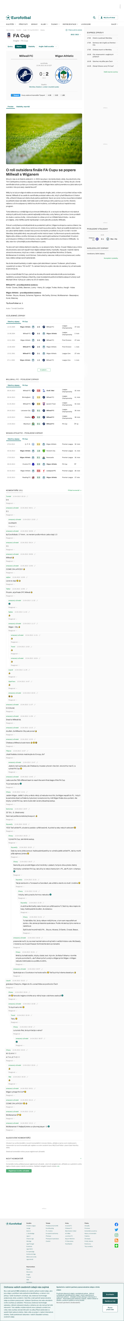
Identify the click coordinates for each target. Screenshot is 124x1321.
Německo (29, 1282)
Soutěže (10, 24)
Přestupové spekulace (52, 1238)
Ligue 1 (28, 1236)
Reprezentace (69, 24)
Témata (48, 1223)
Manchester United (70, 1231)
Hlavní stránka (10, 30)
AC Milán (67, 1233)
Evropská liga (30, 1251)
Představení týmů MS (52, 1225)
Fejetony (87, 1236)
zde (58, 1166)
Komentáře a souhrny (91, 1231)
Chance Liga (30, 1238)
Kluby (43, 24)
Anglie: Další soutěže (46, 46)
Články (87, 1223)
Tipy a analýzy (89, 1246)
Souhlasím (110, 1294)
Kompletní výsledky (111, 258)
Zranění (48, 1241)
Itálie (27, 1279)
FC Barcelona (69, 1241)
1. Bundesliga (30, 1233)
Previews (87, 1228)
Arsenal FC (68, 1225)
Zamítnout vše (110, 1301)
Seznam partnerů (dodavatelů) (68, 1302)
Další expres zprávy (111, 72)
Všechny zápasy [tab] (13, 321)
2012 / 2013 (75, 34)
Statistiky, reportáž (23, 106)
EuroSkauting (50, 1228)
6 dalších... (44, 370)
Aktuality (87, 1225)
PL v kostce (49, 1231)
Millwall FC (26, 56)
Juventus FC (69, 1236)
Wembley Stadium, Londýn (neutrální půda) (44, 87)
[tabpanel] (44, 348)
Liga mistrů (29, 1249)
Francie (28, 1277)
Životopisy (88, 1238)
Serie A (28, 1231)
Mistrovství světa (31, 1257)
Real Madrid (68, 1244)
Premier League (31, 1225)
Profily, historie (89, 1241)
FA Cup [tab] (25, 321)
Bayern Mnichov (70, 1238)
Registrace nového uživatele (19, 1171)
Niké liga (28, 1241)
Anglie (28, 1274)
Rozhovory (88, 1244)
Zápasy (34, 24)
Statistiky (31, 46)
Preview (10, 106)
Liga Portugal (30, 1244)
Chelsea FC (68, 1228)
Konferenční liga (31, 1254)
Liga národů (29, 1259)
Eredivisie (29, 1246)
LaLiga (28, 1228)
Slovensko (29, 1272)
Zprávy (10, 46)
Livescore (86, 24)
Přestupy (23, 24)
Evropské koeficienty (52, 1233)
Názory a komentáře (90, 1233)
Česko (28, 1269)
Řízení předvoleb (110, 1308)
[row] (44, 327)
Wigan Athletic (64, 56)
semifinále (44, 63)
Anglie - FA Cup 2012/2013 (30, 30)
